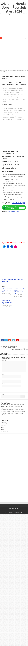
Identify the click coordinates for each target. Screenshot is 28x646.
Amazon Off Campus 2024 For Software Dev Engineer (13, 411)
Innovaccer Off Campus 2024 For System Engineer (12, 404)
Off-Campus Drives (5, 431)
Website (3, 383)
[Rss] (14, 511)
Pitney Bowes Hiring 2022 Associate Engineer (18, 350)
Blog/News (3, 422)
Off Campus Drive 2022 (7, 279)
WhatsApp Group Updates (13, 211)
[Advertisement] (14, 25)
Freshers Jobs (8, 70)
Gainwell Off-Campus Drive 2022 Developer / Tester (10, 346)
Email (3, 379)
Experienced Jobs (5, 424)
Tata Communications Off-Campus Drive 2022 (7, 290)
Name (3, 374)
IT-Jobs (2, 429)
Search (2, 394)
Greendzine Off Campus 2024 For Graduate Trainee (14, 37)
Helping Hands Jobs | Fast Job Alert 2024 (14, 7)
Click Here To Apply (18, 203)
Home (2, 70)
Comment (4, 360)
